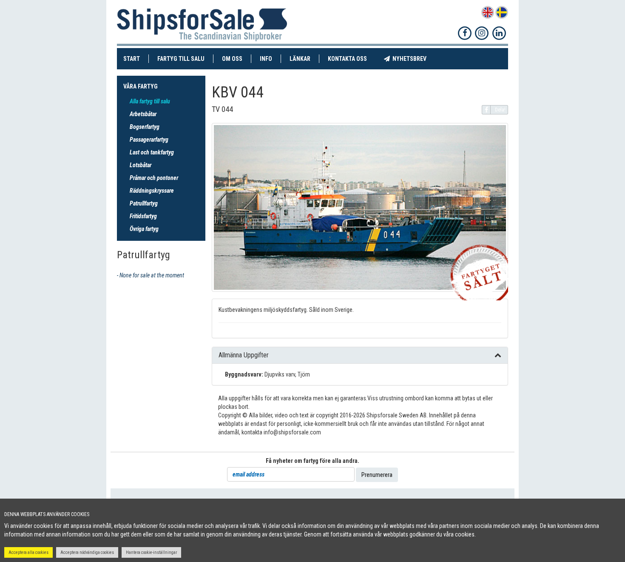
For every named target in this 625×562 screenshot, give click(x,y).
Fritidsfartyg (143, 216)
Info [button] (266, 58)
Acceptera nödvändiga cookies (87, 552)
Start (136, 58)
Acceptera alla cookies (28, 552)
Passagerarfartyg (149, 139)
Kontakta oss (351, 58)
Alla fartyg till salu (150, 101)
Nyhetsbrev (412, 58)
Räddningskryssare (152, 190)
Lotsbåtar (140, 165)
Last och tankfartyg (152, 152)
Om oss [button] (232, 58)
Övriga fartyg (144, 228)
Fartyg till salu (185, 58)
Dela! (500, 110)
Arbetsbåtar (143, 114)
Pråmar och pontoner (154, 177)
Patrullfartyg (144, 203)
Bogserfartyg (144, 126)
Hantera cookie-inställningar (151, 552)
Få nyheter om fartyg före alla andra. (312, 460)
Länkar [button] (300, 58)
